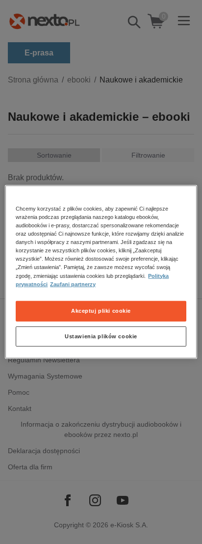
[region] (101, 272)
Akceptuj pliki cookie (101, 310)
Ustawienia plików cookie (101, 336)
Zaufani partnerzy (73, 284)
